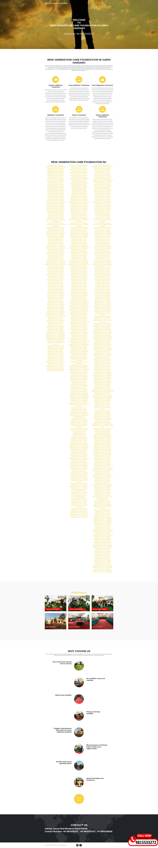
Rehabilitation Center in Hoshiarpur (79, 206)
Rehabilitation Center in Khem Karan (102, 330)
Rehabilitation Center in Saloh (102, 511)
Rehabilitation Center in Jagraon (79, 475)
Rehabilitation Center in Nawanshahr (102, 453)
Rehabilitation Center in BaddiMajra (55, 333)
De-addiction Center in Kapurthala (102, 209)
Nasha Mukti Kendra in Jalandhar (55, 186)
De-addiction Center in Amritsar (102, 196)
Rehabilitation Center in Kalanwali (79, 515)
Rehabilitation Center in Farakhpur (79, 393)
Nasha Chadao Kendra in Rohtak (56, 257)
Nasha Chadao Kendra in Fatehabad (55, 236)
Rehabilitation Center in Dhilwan (79, 381)
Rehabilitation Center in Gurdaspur (79, 205)
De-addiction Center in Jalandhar (102, 208)
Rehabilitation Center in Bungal (79, 335)
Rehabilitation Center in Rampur (102, 495)
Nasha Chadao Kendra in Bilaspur (55, 265)
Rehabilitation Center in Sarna (102, 524)
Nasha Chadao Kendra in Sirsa (55, 258)
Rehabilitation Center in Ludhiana (79, 211)
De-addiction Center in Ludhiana (102, 211)
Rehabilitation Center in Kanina (102, 301)
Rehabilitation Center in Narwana (102, 452)
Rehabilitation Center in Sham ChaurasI (102, 530)
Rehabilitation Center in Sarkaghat (102, 523)
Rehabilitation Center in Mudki (102, 421)
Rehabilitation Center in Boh (79, 330)
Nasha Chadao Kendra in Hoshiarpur (55, 206)
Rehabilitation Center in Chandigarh (79, 262)
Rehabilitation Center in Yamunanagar (79, 261)
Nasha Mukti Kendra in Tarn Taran (55, 178)
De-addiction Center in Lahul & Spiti (102, 274)
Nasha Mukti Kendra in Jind (79, 174)
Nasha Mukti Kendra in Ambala (79, 168)
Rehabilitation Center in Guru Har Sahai (79, 446)
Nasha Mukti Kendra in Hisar (102, 172)
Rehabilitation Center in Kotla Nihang (102, 354)
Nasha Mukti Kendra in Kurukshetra (79, 169)
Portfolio (102, 3)
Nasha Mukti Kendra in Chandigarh (102, 181)
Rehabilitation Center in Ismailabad (79, 472)
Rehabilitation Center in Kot (102, 351)
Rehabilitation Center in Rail (102, 483)
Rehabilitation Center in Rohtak (79, 257)
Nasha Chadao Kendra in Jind (55, 242)
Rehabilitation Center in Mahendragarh (79, 248)
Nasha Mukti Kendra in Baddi (79, 191)
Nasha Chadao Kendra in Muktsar (55, 215)
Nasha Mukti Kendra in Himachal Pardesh (102, 166)
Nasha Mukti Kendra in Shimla (102, 184)
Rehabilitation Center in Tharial (102, 552)
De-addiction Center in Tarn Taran (102, 227)
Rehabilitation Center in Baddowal (55, 330)
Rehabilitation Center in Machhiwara (102, 378)
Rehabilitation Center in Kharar (102, 328)
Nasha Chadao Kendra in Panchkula (55, 252)
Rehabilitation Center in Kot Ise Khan (102, 348)
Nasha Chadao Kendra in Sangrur (55, 222)
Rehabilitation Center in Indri (79, 471)
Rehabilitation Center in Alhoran (55, 310)
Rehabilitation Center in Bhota (79, 320)
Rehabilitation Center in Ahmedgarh (55, 304)
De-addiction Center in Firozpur (102, 203)
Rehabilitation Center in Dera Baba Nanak (79, 369)
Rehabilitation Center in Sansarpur (102, 517)
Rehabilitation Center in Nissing (102, 461)
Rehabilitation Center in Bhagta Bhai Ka (79, 302)
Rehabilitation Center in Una (79, 282)
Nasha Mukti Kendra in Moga (55, 177)
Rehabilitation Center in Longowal (102, 376)
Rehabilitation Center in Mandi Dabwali (102, 396)
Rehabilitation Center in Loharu (102, 373)
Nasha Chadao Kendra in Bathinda (55, 199)
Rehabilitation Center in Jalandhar (79, 208)
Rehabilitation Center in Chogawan (79, 353)
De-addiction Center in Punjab (102, 194)
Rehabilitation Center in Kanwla (102, 304)
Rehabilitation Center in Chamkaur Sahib (79, 341)
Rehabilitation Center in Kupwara (102, 363)
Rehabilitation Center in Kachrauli (79, 509)
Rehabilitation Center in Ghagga (79, 419)
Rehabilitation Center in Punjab (79, 194)
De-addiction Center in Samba (102, 289)
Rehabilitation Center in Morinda (102, 416)
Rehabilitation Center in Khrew (102, 341)
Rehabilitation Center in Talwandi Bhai (102, 545)
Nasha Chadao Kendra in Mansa (55, 212)
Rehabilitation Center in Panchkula (79, 252)
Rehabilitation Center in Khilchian (102, 333)
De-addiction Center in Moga (102, 214)
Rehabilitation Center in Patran (102, 471)
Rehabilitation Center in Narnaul (102, 447)
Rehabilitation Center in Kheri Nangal (102, 332)
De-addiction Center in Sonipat (102, 259)
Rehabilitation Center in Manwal (102, 403)
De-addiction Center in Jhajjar (102, 240)
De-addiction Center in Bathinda (102, 199)
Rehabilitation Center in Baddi (55, 329)
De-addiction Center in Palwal (102, 251)
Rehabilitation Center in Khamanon (102, 319)
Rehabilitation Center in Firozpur (79, 203)
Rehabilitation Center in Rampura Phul (102, 496)
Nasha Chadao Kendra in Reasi (55, 288)
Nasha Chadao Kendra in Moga (55, 214)
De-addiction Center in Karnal (102, 245)
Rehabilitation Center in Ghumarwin (79, 430)
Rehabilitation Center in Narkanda (102, 446)
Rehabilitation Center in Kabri (79, 508)
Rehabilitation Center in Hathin (79, 456)
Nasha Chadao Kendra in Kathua (56, 285)
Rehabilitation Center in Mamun (102, 394)
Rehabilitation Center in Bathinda (79, 199)
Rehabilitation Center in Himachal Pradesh (79, 264)
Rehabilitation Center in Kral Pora (102, 356)
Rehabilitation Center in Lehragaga (102, 372)
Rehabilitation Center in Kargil (102, 308)
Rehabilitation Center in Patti (102, 472)
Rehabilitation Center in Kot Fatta (102, 347)
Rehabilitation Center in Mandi (79, 276)
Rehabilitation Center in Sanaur (102, 514)
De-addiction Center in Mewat (102, 249)
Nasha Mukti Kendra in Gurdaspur (55, 187)
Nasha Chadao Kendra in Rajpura (56, 296)
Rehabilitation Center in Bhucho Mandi (79, 322)
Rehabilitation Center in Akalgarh (55, 307)
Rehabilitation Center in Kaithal (79, 243)
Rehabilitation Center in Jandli (79, 484)
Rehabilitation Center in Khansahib (102, 326)
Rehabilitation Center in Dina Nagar (79, 385)
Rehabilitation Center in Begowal (55, 369)
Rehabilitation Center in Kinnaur (79, 271)
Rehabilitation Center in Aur (56, 325)
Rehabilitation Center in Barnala (56, 357)
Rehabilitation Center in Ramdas (102, 493)
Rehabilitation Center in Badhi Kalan (55, 335)
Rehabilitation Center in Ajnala (55, 305)
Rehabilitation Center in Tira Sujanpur (102, 560)
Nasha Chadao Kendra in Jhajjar (55, 240)
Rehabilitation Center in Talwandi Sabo (102, 546)
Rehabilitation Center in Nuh (102, 462)
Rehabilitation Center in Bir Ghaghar (79, 329)
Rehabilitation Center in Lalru (102, 370)
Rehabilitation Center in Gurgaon (79, 237)
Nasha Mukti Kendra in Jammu (102, 168)
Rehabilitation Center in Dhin (79, 382)
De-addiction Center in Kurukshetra (102, 246)
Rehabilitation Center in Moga (79, 214)
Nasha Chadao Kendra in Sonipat (56, 259)
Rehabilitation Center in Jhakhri (79, 492)
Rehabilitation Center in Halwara (79, 449)
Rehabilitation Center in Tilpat (102, 558)
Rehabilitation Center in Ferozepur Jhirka (79, 403)
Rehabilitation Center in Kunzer (102, 362)
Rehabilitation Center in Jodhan (79, 495)
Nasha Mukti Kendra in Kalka (79, 166)
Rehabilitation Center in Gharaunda (79, 424)
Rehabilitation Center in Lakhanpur (102, 369)
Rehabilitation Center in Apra (55, 317)
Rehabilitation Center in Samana (102, 512)
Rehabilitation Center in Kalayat (79, 517)
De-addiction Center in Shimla (102, 277)
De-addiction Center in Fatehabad (102, 236)
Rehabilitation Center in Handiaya (79, 450)
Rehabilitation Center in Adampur (55, 302)
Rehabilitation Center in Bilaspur (79, 265)
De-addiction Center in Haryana (102, 228)
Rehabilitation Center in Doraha (79, 388)
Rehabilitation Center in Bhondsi (79, 319)
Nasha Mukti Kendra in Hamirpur (79, 186)
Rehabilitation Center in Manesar (102, 399)
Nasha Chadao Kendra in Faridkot (55, 200)
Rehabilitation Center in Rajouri (79, 286)
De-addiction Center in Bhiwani (102, 231)
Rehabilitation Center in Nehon (102, 456)
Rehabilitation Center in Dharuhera (79, 379)
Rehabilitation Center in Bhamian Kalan (79, 305)
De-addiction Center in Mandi (102, 276)
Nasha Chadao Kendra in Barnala (56, 197)
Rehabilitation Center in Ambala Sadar (55, 313)
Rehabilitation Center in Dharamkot (79, 376)
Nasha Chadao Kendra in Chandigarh (56, 262)
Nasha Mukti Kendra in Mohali (102, 183)
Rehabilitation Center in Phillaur (102, 477)
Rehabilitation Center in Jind (79, 242)
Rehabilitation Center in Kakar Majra (79, 512)
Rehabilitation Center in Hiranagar (79, 459)
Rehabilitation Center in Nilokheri (102, 458)
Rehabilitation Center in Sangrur (79, 222)
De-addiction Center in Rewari (102, 255)
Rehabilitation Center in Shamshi (102, 532)
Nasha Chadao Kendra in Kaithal (56, 243)
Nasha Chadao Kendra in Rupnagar (55, 218)
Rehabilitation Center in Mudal (102, 419)
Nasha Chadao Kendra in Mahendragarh (55, 248)
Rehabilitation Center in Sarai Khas (102, 520)
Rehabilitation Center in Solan (79, 280)
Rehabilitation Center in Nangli (102, 441)
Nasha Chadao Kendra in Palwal (55, 251)
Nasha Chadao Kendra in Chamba (55, 267)
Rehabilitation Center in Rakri (102, 490)
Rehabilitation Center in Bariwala (55, 356)
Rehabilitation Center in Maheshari (102, 381)
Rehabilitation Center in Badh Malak (55, 332)
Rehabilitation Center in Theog (102, 555)
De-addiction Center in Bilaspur (102, 265)
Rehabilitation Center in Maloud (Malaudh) (102, 391)
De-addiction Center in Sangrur (102, 222)
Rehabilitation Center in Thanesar (102, 551)
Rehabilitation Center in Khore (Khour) (102, 336)
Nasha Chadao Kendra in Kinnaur (55, 271)
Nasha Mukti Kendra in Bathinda (55, 180)
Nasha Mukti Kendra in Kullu (79, 193)
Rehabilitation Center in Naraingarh (102, 444)
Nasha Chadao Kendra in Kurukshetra (55, 246)
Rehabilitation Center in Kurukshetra (79, 246)
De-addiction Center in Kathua (102, 285)
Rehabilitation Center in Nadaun (102, 430)
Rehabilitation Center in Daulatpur (79, 367)
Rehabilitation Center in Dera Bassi (79, 370)
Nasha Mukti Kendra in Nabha (55, 168)
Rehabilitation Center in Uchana (102, 563)
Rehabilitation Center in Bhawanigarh (79, 310)
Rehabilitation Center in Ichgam (79, 468)
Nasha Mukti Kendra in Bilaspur (102, 178)
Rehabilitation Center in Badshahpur (55, 336)
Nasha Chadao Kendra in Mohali (55, 295)
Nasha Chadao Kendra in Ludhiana (55, 211)
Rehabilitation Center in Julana (79, 504)
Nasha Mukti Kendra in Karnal (79, 171)
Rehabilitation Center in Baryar (55, 360)
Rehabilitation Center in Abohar (55, 298)
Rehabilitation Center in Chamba (79, 267)
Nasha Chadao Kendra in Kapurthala (55, 209)
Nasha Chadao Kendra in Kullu (55, 273)
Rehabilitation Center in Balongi (56, 347)
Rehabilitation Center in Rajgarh (102, 487)
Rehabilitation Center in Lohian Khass (102, 375)
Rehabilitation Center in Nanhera (102, 443)
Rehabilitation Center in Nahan (102, 437)
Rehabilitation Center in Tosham (102, 561)
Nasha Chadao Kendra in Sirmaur (55, 279)
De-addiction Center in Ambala (102, 230)
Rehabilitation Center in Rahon (102, 480)
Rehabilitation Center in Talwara (102, 548)
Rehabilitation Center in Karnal (79, 245)
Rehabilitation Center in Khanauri (102, 323)
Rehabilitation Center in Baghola (55, 339)
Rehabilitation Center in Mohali (79, 295)
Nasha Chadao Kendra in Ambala (56, 230)
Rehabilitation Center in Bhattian (79, 308)
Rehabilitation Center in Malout (102, 393)
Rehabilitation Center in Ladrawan (102, 366)
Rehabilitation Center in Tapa (102, 549)
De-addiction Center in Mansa (102, 212)
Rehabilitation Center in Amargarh (55, 311)
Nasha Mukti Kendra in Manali (102, 188)
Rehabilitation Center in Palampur (102, 467)
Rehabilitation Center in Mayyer (102, 406)
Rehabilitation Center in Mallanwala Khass (102, 390)
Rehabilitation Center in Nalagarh (102, 440)
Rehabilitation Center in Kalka (102, 298)
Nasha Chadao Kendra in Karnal (55, 245)
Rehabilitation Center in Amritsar (79, 196)
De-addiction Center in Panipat (102, 254)
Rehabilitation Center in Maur (102, 404)
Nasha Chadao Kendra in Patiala (55, 217)
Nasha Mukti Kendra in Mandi (102, 187)
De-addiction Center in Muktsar (102, 215)
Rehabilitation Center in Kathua (79, 285)
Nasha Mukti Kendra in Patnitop (102, 193)
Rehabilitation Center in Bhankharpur (79, 307)
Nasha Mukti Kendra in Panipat (102, 174)
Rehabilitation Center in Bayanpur (55, 367)
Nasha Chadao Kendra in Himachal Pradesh (55, 264)
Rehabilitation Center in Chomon (79, 356)
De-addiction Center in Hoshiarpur (102, 206)
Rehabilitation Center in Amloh (55, 314)
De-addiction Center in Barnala (102, 197)
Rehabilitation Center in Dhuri (79, 384)
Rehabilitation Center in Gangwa (79, 412)
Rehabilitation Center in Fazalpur (79, 400)
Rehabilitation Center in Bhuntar (79, 325)
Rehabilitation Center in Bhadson (79, 301)
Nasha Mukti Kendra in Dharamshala (102, 186)
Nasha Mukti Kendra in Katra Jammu (102, 190)
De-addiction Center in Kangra (102, 270)
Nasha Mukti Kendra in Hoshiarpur (55, 181)
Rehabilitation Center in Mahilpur (102, 382)
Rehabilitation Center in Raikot (102, 481)
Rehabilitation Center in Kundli (102, 360)
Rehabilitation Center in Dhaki (79, 373)
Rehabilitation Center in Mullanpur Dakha (102, 424)
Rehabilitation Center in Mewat (79, 249)
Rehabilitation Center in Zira (55, 299)
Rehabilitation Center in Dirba (79, 387)
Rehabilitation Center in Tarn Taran (79, 227)
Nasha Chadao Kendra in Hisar (55, 239)
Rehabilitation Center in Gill (79, 434)
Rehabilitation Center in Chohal (79, 354)
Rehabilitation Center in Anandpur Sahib (55, 316)
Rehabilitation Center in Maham (102, 379)
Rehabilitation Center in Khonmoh (102, 335)
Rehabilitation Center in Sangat (102, 515)
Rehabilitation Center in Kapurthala (79, 209)
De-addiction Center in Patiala (102, 217)
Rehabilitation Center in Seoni (102, 527)
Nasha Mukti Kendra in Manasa (55, 172)
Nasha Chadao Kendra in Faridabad (55, 234)
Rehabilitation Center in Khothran (102, 339)
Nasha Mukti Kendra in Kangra (79, 187)
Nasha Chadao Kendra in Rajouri (55, 286)
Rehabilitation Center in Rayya (102, 501)
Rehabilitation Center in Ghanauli (79, 421)
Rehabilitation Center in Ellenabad (79, 390)
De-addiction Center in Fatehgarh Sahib (102, 202)
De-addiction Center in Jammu (102, 283)
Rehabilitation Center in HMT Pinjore (79, 462)
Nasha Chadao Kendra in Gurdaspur (55, 205)
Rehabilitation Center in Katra (79, 291)
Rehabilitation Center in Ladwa (102, 367)
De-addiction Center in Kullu (102, 273)
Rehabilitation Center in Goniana (79, 440)
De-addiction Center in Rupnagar (102, 218)
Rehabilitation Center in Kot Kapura (102, 350)
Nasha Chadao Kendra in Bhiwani (55, 231)
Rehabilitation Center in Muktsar (79, 215)
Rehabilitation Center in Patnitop (79, 292)
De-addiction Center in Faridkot (102, 200)
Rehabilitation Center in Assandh (55, 322)
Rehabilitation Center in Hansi (79, 452)
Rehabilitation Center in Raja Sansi (102, 486)
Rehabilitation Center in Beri (79, 298)
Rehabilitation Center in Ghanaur (79, 422)
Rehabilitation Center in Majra (102, 385)
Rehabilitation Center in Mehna (102, 410)
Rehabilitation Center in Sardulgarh (102, 521)
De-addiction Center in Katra (102, 291)
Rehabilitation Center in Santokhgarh (102, 518)
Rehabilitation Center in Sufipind (102, 536)
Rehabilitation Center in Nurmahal (102, 464)
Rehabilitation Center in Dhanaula (79, 375)
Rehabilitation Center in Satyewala (102, 526)
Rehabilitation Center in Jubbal (79, 501)
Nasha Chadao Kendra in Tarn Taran (55, 227)
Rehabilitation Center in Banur (55, 351)
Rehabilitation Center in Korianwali (102, 345)
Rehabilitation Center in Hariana (79, 453)
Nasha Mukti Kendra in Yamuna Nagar (79, 178)
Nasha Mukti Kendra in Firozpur (56, 184)
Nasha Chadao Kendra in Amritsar (55, 196)
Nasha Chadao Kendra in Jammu (56, 283)
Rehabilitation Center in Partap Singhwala (102, 470)
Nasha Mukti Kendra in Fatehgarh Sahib (56, 166)
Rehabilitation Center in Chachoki (79, 338)
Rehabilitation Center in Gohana (79, 438)
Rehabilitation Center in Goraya (79, 441)
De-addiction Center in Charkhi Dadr (102, 233)
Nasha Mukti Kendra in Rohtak (79, 180)
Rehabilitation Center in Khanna (102, 325)
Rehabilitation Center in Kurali (102, 365)
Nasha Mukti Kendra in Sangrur (55, 183)
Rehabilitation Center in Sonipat (79, 259)
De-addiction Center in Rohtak (102, 257)
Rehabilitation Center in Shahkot (102, 529)
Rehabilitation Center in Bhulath (79, 323)
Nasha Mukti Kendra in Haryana (102, 169)
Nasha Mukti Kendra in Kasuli (79, 184)
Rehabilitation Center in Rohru (102, 502)
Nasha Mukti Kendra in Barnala (55, 193)
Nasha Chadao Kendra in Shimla (56, 277)
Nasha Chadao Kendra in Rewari (55, 255)
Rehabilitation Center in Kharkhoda (102, 329)
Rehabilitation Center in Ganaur (79, 410)
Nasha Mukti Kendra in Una (79, 188)
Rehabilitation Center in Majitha (102, 384)
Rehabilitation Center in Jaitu (79, 477)
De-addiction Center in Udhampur (102, 294)
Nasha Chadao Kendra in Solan (55, 280)
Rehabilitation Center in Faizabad (79, 391)
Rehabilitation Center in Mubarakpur (102, 418)
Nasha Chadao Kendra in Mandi (55, 276)
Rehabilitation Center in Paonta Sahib (102, 468)
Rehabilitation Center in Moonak (102, 415)
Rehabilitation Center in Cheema (79, 350)
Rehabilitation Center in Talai (102, 544)
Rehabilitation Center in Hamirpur (79, 268)
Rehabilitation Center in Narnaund (102, 449)
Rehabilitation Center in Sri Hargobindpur (102, 535)
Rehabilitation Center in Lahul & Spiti (79, 274)
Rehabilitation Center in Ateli (55, 323)
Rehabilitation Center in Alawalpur (55, 308)
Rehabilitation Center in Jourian (79, 499)
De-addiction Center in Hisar (102, 239)
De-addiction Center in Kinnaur (102, 271)
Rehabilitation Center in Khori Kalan (102, 338)
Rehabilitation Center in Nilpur (102, 459)
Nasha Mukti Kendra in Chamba (102, 171)
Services (95, 3)
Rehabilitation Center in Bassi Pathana (55, 362)
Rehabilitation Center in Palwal (79, 251)
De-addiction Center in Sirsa (102, 258)
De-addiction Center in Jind (102, 242)
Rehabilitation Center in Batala (55, 363)
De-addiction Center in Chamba (102, 267)
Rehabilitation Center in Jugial (79, 502)
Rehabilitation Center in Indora (79, 470)
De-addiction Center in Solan (102, 280)
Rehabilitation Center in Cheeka (79, 348)
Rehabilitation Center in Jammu (79, 283)
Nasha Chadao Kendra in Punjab (55, 194)
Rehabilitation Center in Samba (79, 289)
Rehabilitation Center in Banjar (55, 350)
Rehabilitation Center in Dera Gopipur (79, 372)
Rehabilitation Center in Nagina (102, 434)
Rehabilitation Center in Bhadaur (79, 299)
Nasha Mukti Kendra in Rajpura (55, 191)
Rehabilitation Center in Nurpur (102, 465)
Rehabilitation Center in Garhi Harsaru (79, 415)
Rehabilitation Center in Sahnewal (102, 509)
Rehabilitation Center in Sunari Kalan (102, 542)
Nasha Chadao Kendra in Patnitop (55, 292)
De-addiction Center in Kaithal (102, 243)
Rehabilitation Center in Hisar (79, 239)
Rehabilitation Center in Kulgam (102, 359)
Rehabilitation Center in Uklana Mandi (102, 566)
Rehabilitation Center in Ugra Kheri (102, 564)
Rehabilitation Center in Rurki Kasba (102, 505)
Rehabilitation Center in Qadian (102, 478)
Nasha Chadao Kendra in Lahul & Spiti (55, 274)
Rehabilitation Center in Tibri (102, 557)
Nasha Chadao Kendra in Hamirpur (55, 268)
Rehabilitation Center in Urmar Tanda (102, 570)
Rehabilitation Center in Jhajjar (79, 240)
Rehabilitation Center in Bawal (55, 365)
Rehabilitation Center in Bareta (55, 354)
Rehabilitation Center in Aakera (55, 301)
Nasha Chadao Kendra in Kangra (56, 270)
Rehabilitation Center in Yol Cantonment (102, 572)
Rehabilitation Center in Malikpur (102, 388)
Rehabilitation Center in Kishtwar (102, 342)
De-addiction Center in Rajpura (102, 296)
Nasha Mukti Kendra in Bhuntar (79, 181)
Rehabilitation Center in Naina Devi (102, 438)
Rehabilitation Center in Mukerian (102, 422)
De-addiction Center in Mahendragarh (102, 248)
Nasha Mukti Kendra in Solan (79, 190)
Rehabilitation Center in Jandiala (79, 483)
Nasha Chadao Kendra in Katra (55, 291)
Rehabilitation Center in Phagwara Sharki (102, 475)
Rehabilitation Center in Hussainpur (79, 467)
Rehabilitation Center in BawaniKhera (55, 366)
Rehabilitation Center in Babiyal (56, 328)
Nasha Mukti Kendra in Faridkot (56, 169)
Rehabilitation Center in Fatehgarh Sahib (79, 202)
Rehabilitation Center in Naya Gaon (102, 455)
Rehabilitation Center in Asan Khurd (55, 320)
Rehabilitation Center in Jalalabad (79, 478)
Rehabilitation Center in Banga (55, 348)
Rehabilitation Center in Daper (79, 365)
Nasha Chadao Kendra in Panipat (55, 254)
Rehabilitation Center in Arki (55, 319)
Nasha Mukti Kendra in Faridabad (79, 172)
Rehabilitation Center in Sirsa (79, 258)
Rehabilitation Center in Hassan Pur (79, 455)
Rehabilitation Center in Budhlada (79, 333)
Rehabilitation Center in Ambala (79, 230)
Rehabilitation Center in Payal (102, 474)
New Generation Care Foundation (56, 3)
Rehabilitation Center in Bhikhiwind (79, 313)
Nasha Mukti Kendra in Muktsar (56, 175)
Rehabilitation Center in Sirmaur (79, 279)
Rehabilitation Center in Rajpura (79, 296)
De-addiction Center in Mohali (102, 295)
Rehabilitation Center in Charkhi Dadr (79, 233)
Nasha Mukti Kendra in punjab (55, 165)
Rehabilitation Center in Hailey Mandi (79, 447)
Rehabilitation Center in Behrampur (55, 370)
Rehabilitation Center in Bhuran (79, 326)
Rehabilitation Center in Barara (55, 353)
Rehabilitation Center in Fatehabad (79, 236)
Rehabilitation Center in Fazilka (79, 401)
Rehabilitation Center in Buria (79, 336)
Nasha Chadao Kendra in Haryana (55, 228)
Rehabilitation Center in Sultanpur (102, 539)
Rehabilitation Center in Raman (102, 492)
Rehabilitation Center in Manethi (102, 400)
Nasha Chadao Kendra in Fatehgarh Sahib (55, 202)
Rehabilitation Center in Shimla (79, 277)
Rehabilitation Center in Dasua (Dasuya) (79, 366)
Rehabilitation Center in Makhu (102, 387)
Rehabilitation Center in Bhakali (79, 304)
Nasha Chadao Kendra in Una (55, 282)
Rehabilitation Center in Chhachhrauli (79, 351)
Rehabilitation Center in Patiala (79, 217)
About (89, 3)
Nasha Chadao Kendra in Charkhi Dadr (55, 233)
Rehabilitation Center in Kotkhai (102, 353)
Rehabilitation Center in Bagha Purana (55, 338)
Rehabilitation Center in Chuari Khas (79, 357)
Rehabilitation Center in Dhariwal (79, 378)
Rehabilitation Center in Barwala (55, 359)
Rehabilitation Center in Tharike (102, 554)
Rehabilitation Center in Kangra (79, 270)
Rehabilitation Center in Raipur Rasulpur (102, 484)
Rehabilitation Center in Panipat (79, 254)
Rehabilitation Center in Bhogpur (79, 317)
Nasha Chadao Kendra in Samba (55, 289)
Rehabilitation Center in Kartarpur (102, 311)
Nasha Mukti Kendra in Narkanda (79, 183)
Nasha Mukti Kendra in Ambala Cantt (79, 165)
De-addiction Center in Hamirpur (102, 268)
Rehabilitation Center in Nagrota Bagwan (102, 436)
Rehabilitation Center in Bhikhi (79, 311)
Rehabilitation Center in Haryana (79, 228)
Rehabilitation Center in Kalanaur (79, 514)
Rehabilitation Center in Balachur (55, 345)
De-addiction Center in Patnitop (102, 292)
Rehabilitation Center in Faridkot (79, 200)
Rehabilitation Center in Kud (102, 357)
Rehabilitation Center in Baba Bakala (55, 326)
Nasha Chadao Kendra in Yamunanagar (55, 261)
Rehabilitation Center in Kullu (79, 273)
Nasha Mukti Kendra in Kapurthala (55, 174)
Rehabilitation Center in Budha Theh (79, 332)
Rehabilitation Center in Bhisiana (79, 314)
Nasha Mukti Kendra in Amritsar (55, 188)
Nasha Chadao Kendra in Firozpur (55, 203)
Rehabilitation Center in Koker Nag (102, 344)
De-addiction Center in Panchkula (102, 252)
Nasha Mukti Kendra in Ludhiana (55, 190)
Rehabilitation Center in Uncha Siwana (102, 567)
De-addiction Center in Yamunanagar (102, 261)
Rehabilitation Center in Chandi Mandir (79, 344)
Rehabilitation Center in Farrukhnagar (79, 396)
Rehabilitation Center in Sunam (102, 541)
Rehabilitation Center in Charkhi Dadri (79, 345)
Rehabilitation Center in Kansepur (102, 302)
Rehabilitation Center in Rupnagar (79, 218)
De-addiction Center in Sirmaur (102, 279)
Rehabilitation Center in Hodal (79, 464)
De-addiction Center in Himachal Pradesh (102, 264)
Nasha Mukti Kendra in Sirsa (79, 177)
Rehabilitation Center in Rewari (79, 255)
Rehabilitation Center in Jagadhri (79, 474)
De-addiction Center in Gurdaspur (102, 205)
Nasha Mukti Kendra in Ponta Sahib (102, 177)
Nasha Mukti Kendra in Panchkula (79, 175)
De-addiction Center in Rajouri (102, 286)
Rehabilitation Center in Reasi (79, 288)
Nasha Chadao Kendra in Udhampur (55, 294)
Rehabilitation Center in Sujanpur (102, 538)
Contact (110, 3)
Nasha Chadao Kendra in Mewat (55, 249)
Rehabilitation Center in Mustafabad (102, 428)
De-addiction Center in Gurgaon (102, 237)
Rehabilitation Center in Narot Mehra (102, 450)
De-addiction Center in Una (102, 282)
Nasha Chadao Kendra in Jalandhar (55, 208)
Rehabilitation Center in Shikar (102, 533)
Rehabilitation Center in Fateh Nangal (79, 397)
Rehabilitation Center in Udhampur (79, 294)
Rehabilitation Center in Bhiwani (79, 231)
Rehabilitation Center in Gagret (79, 409)
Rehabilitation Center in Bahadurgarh (55, 341)
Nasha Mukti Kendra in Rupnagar (55, 171)
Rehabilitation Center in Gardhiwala (79, 413)
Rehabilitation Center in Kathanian (102, 316)
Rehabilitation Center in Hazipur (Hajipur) (79, 458)
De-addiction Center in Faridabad (102, 234)
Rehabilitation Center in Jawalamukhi (79, 486)
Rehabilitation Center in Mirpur (102, 412)
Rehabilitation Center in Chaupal (79, 347)
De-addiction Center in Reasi (102, 288)
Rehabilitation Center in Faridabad (79, 234)
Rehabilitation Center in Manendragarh (102, 397)
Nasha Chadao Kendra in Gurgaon (55, 237)
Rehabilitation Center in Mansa (79, 212)
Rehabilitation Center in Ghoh (79, 428)
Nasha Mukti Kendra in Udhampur (102, 191)
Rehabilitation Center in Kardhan (102, 307)
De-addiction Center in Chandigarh (102, 262)
